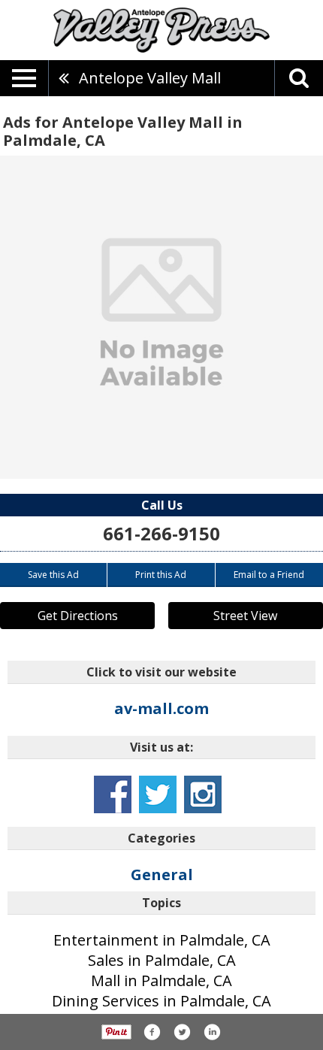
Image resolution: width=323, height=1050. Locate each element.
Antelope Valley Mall (150, 78)
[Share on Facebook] (152, 1031)
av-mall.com (161, 708)
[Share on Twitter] (182, 1031)
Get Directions (78, 615)
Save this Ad (53, 574)
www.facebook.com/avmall (112, 794)
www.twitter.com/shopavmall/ (158, 794)
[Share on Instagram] (212, 1031)
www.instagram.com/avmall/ (203, 794)
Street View (245, 615)
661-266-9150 (161, 533)
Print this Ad (160, 574)
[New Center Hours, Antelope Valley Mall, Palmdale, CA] (161, 317)
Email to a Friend (269, 574)
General (162, 874)
